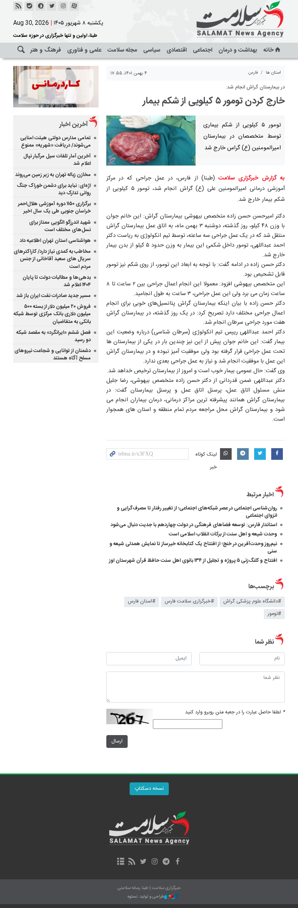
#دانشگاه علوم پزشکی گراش (252, 601)
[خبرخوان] (18, 6)
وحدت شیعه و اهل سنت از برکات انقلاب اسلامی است (223, 534)
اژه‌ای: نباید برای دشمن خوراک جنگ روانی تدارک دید (54, 189)
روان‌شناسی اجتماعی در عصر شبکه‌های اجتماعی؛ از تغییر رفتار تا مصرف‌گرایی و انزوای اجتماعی (197, 512)
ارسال (117, 741)
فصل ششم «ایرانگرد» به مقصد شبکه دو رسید (53, 336)
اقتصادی (176, 50)
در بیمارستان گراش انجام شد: (255, 87)
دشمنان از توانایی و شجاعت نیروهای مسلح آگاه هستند (52, 355)
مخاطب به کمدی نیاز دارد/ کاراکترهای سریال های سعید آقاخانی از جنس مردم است (52, 259)
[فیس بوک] (177, 862)
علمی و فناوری (84, 50)
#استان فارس (141, 601)
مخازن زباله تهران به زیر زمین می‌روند (53, 175)
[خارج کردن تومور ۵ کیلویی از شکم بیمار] (151, 141)
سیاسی (151, 50)
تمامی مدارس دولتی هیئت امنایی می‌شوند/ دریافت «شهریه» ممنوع (55, 142)
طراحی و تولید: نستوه (146, 897)
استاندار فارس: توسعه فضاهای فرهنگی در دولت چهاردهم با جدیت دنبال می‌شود (194, 525)
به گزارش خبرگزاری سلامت (251, 178)
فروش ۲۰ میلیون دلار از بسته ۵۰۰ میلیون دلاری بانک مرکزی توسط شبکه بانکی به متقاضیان (52, 314)
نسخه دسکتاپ (149, 789)
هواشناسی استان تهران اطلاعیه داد (55, 240)
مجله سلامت (122, 50)
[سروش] (40, 6)
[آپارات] (74, 6)
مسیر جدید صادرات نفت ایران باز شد (53, 296)
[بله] (29, 6)
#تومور (274, 614)
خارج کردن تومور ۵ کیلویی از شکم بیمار (214, 101)
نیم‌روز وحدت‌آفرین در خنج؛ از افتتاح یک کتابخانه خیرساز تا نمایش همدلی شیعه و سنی (193, 548)
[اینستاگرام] (63, 6)
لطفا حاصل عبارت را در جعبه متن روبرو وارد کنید (235, 712)
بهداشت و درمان (237, 50)
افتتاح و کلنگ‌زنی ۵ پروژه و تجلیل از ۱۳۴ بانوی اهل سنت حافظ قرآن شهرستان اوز (193, 560)
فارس (253, 72)
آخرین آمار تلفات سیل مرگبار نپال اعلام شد (57, 160)
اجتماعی (202, 50)
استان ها (273, 72)
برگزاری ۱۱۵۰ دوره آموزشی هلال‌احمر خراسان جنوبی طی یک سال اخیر (54, 208)
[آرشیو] (120, 862)
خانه (268, 50)
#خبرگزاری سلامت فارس (189, 601)
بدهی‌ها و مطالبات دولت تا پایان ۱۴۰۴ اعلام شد (57, 281)
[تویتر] (51, 6)
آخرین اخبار (73, 124)
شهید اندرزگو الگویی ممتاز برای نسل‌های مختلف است (60, 226)
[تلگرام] (166, 862)
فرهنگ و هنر (45, 50)
